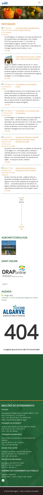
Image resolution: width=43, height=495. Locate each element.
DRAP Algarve (14, 491)
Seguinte (21, 227)
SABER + (5, 284)
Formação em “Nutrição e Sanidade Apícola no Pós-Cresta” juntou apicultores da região (27, 139)
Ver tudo (21, 197)
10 (21, 224)
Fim (21, 229)
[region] (21, 12)
